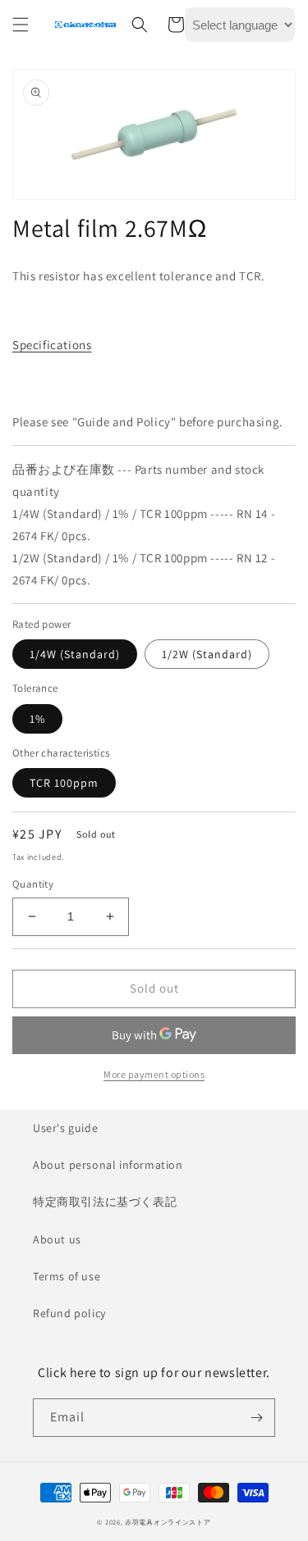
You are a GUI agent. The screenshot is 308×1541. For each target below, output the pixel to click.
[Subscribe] (256, 1417)
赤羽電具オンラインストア (167, 1521)
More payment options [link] (154, 1074)
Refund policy (69, 1313)
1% (37, 718)
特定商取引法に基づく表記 (105, 1201)
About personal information (108, 1164)
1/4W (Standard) (75, 654)
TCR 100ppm (64, 782)
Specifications (51, 344)
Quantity (32, 884)
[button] (20, 25)
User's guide (65, 1128)
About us (57, 1239)
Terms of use (66, 1276)
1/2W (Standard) (207, 654)
